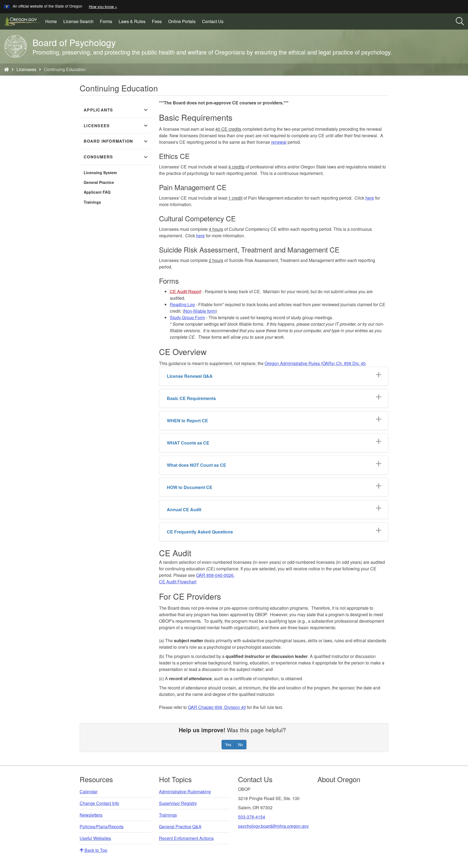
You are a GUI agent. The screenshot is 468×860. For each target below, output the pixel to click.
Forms (106, 21)
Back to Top (95, 850)
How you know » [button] (103, 6)
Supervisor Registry (178, 803)
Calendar (89, 791)
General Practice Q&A (180, 826)
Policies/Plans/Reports (101, 826)
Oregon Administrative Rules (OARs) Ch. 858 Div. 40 (315, 363)
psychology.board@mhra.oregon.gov (273, 826)
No (240, 744)
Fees (157, 21)
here (369, 198)
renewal (279, 142)
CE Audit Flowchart (177, 581)
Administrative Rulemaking (185, 791)
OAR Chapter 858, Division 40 (217, 707)
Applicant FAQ (97, 192)
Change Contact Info (99, 803)
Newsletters (91, 815)
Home (51, 21)
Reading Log (182, 304)
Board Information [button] (116, 141)
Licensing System (100, 172)
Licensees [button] (116, 125)
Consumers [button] (116, 157)
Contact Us (212, 21)
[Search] (460, 21)
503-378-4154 (251, 817)
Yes (228, 744)
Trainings (92, 202)
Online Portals (182, 21)
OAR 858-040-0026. (215, 575)
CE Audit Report (185, 291)
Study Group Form (187, 317)
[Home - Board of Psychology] (6, 69)
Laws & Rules (132, 21)
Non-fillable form (200, 311)
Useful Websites (95, 838)
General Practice (99, 182)
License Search (80, 23)
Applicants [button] (116, 110)
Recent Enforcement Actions (186, 838)
